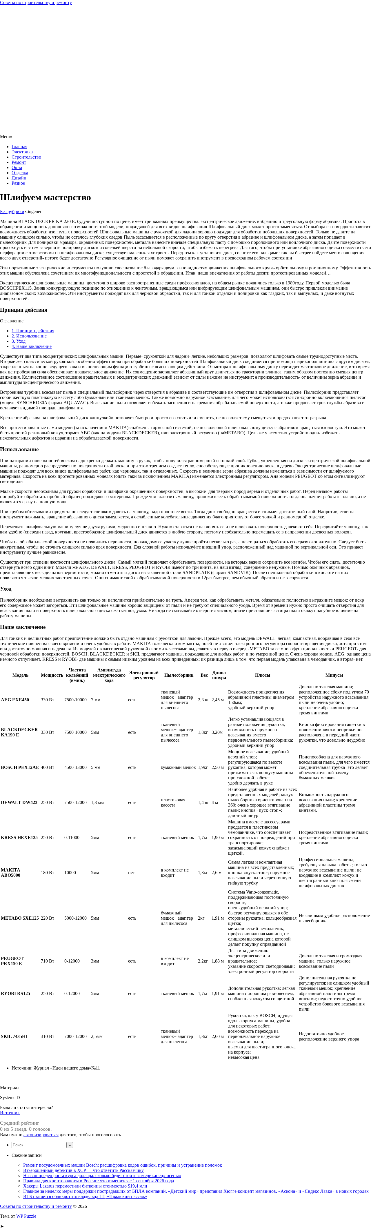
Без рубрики (12, 211)
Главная (19, 146)
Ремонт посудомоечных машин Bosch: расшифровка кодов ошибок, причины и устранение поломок (122, 1165)
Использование (29, 335)
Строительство (26, 157)
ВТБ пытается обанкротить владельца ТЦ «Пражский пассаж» (85, 1196)
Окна (17, 167)
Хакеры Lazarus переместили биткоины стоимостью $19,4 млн (85, 1185)
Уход (19, 341)
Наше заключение (32, 346)
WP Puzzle (26, 1216)
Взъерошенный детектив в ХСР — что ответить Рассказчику (83, 1170)
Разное (18, 183)
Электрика (22, 151)
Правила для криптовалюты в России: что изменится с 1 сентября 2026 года (98, 1180)
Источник (10, 1112)
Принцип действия (33, 330)
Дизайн (19, 177)
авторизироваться (41, 1134)
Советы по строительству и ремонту (36, 2)
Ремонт (19, 162)
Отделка (20, 172)
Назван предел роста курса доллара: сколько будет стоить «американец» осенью (102, 1175)
